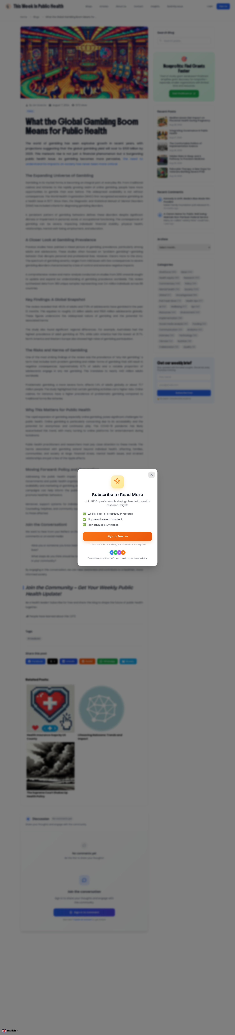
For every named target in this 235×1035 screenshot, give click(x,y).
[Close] (151, 475)
